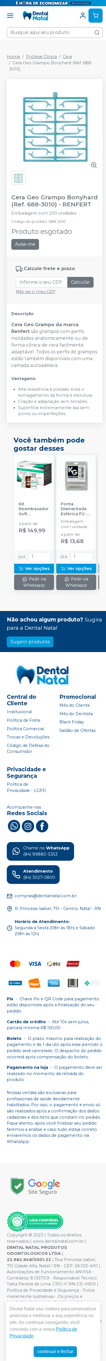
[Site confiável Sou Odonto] (35, 1221)
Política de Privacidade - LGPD (26, 787)
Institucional (19, 711)
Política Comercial (25, 728)
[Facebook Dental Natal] (42, 825)
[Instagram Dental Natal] (28, 825)
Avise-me (25, 244)
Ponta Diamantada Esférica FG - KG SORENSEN (75, 509)
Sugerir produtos (30, 641)
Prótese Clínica (41, 56)
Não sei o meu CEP (35, 291)
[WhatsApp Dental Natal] (14, 825)
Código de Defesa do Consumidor (28, 748)
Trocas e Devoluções (28, 737)
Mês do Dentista (76, 713)
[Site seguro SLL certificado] (35, 1186)
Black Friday (71, 722)
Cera (67, 56)
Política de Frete (23, 720)
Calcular (80, 282)
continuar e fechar (55, 1351)
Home (13, 56)
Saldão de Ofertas (77, 730)
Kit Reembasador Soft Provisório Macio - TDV (34, 509)
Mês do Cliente (74, 705)
